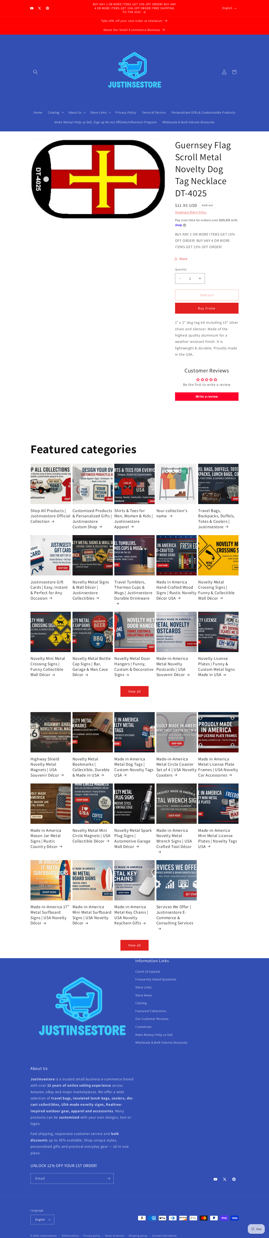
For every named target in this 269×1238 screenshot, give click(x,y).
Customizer (143, 1026)
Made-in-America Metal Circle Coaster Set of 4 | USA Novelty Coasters (176, 767)
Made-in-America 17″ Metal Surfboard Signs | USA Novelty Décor (49, 915)
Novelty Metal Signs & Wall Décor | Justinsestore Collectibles (91, 590)
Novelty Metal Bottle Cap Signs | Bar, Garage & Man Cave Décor (92, 666)
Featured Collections (150, 1011)
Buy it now (206, 308)
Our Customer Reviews (151, 1019)
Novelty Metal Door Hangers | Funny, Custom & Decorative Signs (134, 666)
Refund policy (70, 1235)
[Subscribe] (108, 1178)
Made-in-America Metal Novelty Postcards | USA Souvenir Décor (172, 666)
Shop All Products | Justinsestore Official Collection (50, 516)
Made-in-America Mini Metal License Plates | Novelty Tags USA (217, 838)
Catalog (141, 1003)
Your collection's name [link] (171, 513)
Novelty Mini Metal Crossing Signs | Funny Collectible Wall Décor (47, 666)
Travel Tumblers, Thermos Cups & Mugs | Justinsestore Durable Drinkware (133, 590)
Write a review (207, 396)
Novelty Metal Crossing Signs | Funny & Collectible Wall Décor (216, 590)
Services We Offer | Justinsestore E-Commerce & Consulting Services (174, 915)
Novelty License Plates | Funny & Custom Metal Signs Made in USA (216, 666)
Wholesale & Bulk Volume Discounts (161, 1042)
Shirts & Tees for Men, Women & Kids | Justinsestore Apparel (133, 518)
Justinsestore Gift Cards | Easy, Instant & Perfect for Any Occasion (49, 590)
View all (134, 691)
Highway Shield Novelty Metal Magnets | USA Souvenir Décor (44, 767)
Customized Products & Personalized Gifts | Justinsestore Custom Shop (92, 518)
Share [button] (183, 259)
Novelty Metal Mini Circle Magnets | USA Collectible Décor (92, 836)
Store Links (143, 987)
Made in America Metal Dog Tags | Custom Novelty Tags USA (134, 767)
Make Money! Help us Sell (154, 1034)
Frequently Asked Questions (155, 979)
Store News (143, 995)
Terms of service (114, 1235)
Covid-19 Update (147, 971)
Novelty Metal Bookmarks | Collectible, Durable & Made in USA (91, 767)
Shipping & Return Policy (191, 212)
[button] (35, 72)
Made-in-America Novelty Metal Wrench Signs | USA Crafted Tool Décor (174, 838)
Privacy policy (91, 1235)
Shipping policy (138, 1235)
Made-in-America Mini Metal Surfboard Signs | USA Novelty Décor (92, 915)
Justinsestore (48, 1235)
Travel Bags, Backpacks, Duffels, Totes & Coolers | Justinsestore (216, 518)
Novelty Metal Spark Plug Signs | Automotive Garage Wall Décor (133, 838)
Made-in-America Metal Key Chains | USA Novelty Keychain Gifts (131, 915)
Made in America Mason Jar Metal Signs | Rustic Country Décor (45, 838)
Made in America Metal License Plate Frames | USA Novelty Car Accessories (218, 767)
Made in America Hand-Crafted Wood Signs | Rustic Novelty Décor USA (176, 590)
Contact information (164, 1235)
